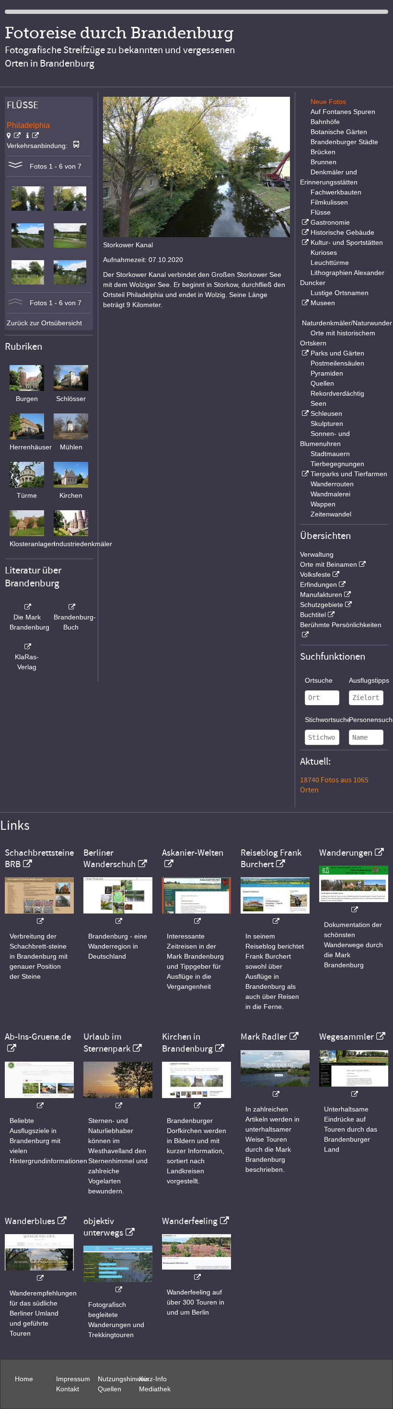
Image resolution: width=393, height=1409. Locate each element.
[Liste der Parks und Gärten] (304, 353)
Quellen (322, 383)
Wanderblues (30, 1221)
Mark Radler (264, 1036)
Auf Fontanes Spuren (343, 111)
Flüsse (321, 212)
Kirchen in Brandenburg (187, 1042)
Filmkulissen (329, 202)
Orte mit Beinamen (328, 564)
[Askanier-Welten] (196, 916)
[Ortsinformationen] (32, 135)
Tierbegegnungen (337, 464)
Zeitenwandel (331, 514)
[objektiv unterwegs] (117, 1285)
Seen (318, 403)
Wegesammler (346, 1036)
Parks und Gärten (337, 353)
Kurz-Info (153, 1379)
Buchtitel (313, 615)
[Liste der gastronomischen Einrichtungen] (304, 222)
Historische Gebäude (342, 232)
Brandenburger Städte (344, 142)
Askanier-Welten (192, 853)
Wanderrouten (332, 484)
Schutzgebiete (321, 604)
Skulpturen (327, 423)
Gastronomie (330, 222)
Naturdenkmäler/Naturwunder (347, 323)
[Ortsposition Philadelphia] (14, 135)
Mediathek (155, 1389)
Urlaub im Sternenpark (106, 1042)
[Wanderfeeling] (196, 1272)
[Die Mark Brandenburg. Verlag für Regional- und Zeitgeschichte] (27, 607)
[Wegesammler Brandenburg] (353, 1089)
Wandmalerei (330, 494)
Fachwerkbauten (336, 192)
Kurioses (324, 252)
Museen (323, 303)
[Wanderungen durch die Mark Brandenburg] (353, 905)
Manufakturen (321, 594)
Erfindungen (318, 584)
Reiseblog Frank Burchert (271, 858)
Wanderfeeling (190, 1221)
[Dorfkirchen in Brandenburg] (196, 1101)
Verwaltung (317, 554)
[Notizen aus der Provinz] (275, 1089)
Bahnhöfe (325, 122)
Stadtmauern (330, 454)
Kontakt (67, 1389)
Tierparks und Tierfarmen (349, 474)
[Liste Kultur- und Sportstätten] (304, 242)
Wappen (323, 504)
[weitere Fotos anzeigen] (15, 166)
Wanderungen (345, 853)
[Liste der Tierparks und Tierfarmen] (304, 474)
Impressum (73, 1379)
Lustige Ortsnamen (340, 293)
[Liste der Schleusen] (304, 413)
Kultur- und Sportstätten (347, 242)
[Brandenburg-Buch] (71, 607)
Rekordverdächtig (337, 393)
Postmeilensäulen (337, 363)
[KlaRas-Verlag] (27, 646)
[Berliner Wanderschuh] (117, 916)
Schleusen (326, 413)
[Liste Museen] (304, 303)
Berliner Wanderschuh (109, 858)
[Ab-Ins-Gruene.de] (39, 1101)
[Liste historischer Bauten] (304, 232)
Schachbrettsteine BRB (39, 858)
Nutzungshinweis (123, 1379)
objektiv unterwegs (103, 1226)
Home (24, 1379)
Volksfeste (315, 574)
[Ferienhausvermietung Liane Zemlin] (117, 1101)
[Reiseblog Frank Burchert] (275, 916)
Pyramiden (327, 373)
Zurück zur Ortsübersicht (44, 323)
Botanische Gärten (339, 132)
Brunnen (323, 162)
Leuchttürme (330, 262)
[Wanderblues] (39, 1273)
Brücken (323, 152)
